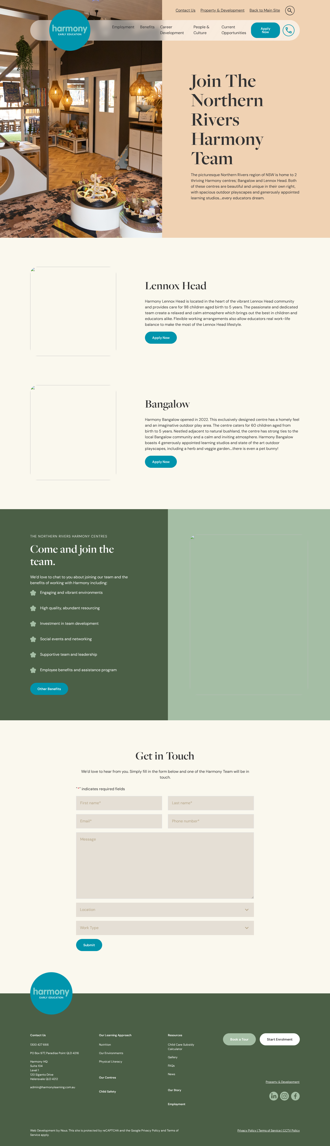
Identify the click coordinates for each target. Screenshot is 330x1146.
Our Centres (107, 1077)
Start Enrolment (280, 1040)
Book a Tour (239, 1040)
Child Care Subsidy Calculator (181, 1047)
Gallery (173, 1057)
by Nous (61, 1130)
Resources (175, 1035)
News (171, 1074)
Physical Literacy (110, 1061)
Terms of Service (269, 1130)
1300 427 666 (39, 1044)
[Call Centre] (289, 30)
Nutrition (105, 1044)
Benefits (147, 27)
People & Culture (201, 30)
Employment (123, 27)
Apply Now (265, 30)
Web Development (43, 1130)
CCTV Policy (291, 1130)
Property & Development (222, 11)
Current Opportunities (234, 30)
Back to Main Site (265, 11)
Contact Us (185, 11)
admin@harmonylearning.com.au (52, 1087)
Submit (89, 945)
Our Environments (111, 1053)
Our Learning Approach (115, 1035)
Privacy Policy (150, 1130)
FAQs (171, 1065)
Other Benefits (49, 689)
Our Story (174, 1090)
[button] (290, 10)
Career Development (172, 30)
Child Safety (107, 1091)
